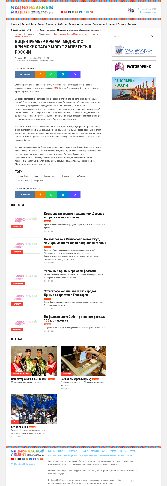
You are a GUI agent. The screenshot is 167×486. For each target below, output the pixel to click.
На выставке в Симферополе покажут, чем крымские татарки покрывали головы (75, 241)
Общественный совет (107, 456)
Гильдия (132, 24)
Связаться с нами (148, 12)
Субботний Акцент (21, 374)
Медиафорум (62, 30)
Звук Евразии (96, 30)
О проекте (52, 456)
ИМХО (15, 422)
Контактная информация (67, 456)
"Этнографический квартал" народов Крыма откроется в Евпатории (70, 293)
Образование (84, 30)
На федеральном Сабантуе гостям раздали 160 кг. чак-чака (75, 318)
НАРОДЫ (51, 451)
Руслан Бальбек (23, 181)
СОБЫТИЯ (84, 451)
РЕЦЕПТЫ (113, 451)
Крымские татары (50, 176)
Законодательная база (88, 456)
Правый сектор (80, 176)
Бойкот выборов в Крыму (76, 379)
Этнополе (67, 374)
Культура (17, 226)
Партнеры (121, 456)
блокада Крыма (23, 176)
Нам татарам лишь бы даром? (29, 379)
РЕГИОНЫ (61, 451)
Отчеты (130, 456)
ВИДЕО (123, 451)
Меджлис (65, 176)
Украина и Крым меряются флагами (70, 271)
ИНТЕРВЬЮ (73, 451)
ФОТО (104, 451)
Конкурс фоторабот (48, 30)
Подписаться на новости (24, 464)
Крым (36, 176)
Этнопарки (73, 30)
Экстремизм (38, 181)
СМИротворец (32, 30)
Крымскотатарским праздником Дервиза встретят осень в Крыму (74, 215)
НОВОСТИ (132, 451)
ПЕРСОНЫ (95, 451)
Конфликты (18, 284)
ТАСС (56, 88)
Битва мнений (19, 427)
